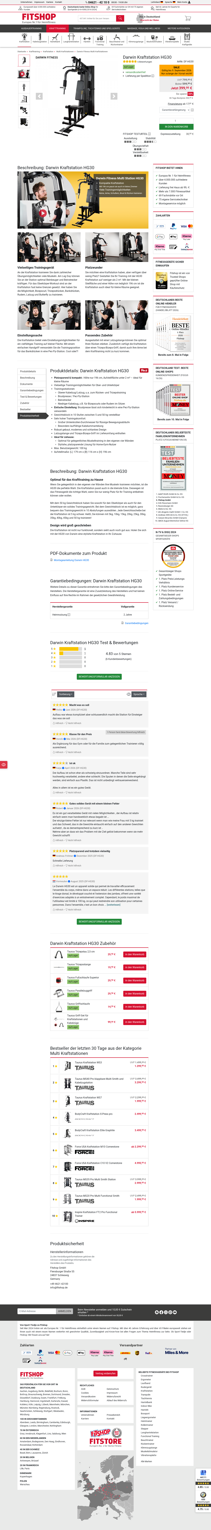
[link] (160, 226)
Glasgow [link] (24, 1425)
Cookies (85, 1393)
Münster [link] (24, 1408)
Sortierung (64, 694)
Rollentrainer (147, 1425)
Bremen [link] (46, 1394)
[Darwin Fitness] (46, 57)
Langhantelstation (150, 1432)
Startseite (21, 51)
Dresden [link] (66, 1394)
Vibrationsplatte (148, 1455)
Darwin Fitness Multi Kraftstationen (92, 51)
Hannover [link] (34, 1401)
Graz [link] (22, 1433)
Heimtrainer (146, 1421)
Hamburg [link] (24, 1401)
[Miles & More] (176, 1350)
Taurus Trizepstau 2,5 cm (81, 951)
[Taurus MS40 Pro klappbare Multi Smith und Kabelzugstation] (68, 1083)
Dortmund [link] (56, 1394)
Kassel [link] (64, 1401)
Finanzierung (175, 103)
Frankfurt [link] (52, 1398)
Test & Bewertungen (31, 396)
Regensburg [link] (44, 1408)
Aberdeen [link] (24, 1422)
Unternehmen (26, 2)
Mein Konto (182, 2)
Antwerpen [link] (25, 1460)
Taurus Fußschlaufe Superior (83, 977)
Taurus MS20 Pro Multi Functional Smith (97, 1195)
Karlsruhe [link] (55, 1401)
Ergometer (146, 1379)
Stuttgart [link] (48, 1411)
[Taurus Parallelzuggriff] (59, 993)
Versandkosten (88, 1396)
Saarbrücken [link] (26, 1411)
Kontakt (58, 2)
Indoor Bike (146, 1406)
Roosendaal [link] (25, 1445)
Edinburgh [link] (65, 1422)
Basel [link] (22, 1453)
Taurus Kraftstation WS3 (88, 1062)
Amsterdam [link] (25, 1441)
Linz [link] (49, 1433)
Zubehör (24, 403)
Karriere (49, 2)
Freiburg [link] (61, 1398)
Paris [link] (27, 1468)
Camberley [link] (54, 1422)
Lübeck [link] (45, 1404)
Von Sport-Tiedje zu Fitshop (33, 1325)
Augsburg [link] (33, 1391)
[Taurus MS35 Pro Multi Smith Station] (68, 1182)
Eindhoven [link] (60, 1441)
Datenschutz (113, 1389)
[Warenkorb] (189, 18)
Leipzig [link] (37, 1404)
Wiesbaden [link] (58, 1411)
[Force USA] (84, 1152)
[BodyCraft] (84, 1119)
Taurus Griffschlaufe (78, 1003)
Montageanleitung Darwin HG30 (71, 560)
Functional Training (150, 1436)
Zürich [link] (45, 1453)
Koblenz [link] (24, 1404)
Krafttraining (57, 28)
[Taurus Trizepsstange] (59, 967)
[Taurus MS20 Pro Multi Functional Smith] (68, 1199)
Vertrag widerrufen (105, 1373)
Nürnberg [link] (33, 1408)
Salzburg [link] (56, 1433)
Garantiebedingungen (32, 390)
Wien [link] (63, 1433)
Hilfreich (59, 723)
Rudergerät (146, 1387)
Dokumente (26, 384)
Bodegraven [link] (38, 1441)
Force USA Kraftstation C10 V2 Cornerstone (98, 1163)
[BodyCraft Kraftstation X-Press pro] (68, 1117)
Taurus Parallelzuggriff (79, 990)
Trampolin (145, 1394)
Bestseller (25, 409)
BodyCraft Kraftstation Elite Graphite (95, 1130)
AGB (83, 1389)
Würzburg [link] (24, 1414)
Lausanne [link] (36, 1453)
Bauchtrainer (147, 1440)
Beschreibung (27, 377)
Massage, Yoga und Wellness (143, 28)
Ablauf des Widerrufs (117, 1400)
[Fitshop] (39, 18)
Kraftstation (48, 51)
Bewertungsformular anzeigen (99, 676)
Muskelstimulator (149, 1451)
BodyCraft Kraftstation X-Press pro (93, 1113)
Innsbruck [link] (30, 1433)
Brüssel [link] (34, 1460)
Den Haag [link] (49, 1441)
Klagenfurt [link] (41, 1433)
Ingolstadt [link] (45, 1401)
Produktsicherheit (29, 415)
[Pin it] (144, 370)
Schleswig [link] (38, 1411)
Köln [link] (31, 1404)
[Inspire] (84, 1221)
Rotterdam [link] (37, 1445)
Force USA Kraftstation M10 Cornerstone (97, 1146)
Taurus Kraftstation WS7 (88, 1097)
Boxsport (145, 1413)
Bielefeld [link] (49, 1391)
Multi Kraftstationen (65, 51)
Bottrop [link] (23, 1394)
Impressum (39, 2)
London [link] (33, 1425)
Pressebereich (113, 1415)
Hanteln (144, 1410)
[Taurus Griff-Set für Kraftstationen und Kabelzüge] (59, 1022)
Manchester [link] (43, 1425)
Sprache (168, 2)
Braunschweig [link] (35, 1394)
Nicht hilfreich (74, 723)
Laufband (145, 1383)
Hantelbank (146, 1402)
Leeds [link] (33, 1422)
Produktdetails (28, 371)
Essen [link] (43, 1398)
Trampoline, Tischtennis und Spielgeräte (96, 28)
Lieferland (155, 2)
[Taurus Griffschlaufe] (59, 1006)
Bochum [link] (58, 1391)
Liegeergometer (148, 1417)
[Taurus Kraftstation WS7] (68, 1100)
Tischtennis (146, 1398)
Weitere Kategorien (179, 28)
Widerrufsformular (90, 1400)
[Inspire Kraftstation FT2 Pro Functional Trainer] (68, 1216)
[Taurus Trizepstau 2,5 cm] (59, 954)
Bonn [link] (65, 1391)
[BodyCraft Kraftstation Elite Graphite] (68, 1133)
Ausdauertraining (31, 28)
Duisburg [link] (35, 1398)
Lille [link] (22, 1468)
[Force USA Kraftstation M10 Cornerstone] (68, 1149)
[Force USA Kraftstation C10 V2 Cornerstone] (68, 1166)
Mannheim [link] (54, 1404)
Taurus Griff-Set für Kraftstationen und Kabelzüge (77, 1019)
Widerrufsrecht (114, 1396)
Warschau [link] (25, 1484)
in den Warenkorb (176, 126)
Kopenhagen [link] (26, 1476)
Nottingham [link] (55, 1425)
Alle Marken (146, 1461)
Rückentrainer (147, 1444)
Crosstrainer (147, 1375)
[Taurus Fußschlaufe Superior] (59, 980)
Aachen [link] (23, 1391)
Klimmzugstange (149, 1447)
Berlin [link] (41, 1391)
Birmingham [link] (42, 1422)
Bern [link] (28, 1453)
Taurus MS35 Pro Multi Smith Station (95, 1179)
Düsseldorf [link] (25, 1398)
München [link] (65, 1404)
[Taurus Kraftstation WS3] (68, 1065)
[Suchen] (120, 18)
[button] (24, 60)
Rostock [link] (55, 1408)
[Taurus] (84, 1068)
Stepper (144, 1428)
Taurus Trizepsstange (79, 964)
